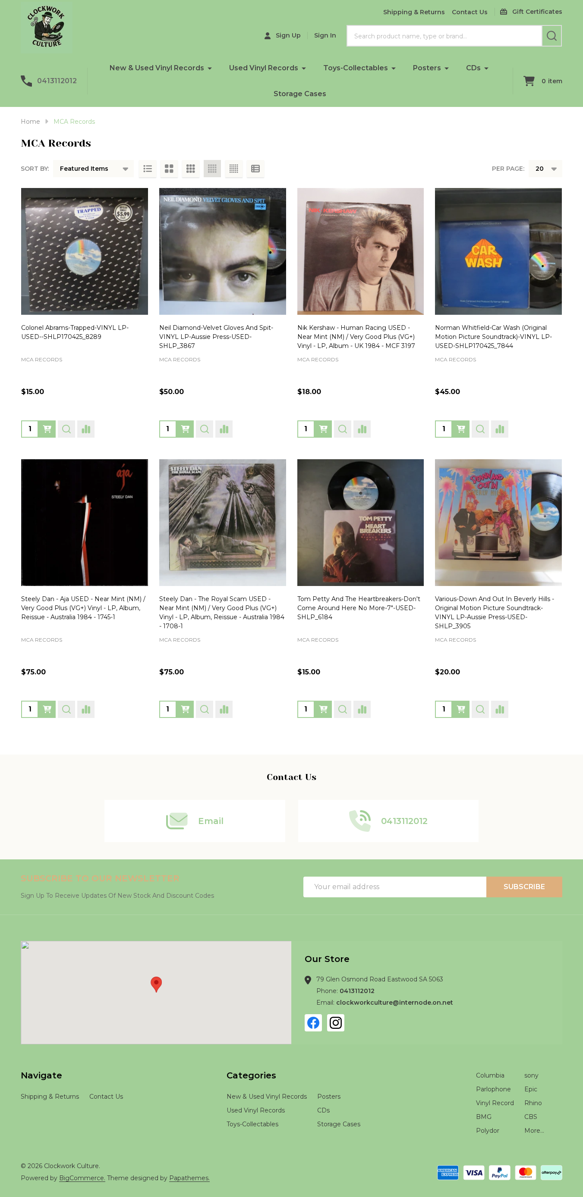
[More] (210, 68)
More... (534, 1130)
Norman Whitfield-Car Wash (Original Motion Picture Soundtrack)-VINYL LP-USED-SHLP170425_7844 (493, 337)
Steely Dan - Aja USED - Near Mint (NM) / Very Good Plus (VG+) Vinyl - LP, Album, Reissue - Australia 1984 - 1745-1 (83, 608)
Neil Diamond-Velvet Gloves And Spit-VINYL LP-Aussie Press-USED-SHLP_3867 (216, 337)
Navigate (41, 1075)
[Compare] (86, 429)
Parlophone (493, 1089)
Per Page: (508, 168)
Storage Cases (300, 94)
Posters (427, 68)
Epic (530, 1089)
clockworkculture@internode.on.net (394, 1002)
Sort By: (35, 168)
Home (30, 121)
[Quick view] (66, 429)
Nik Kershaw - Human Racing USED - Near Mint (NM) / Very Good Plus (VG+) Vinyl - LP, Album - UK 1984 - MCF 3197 (356, 337)
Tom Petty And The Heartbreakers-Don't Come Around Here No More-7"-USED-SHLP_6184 (358, 608)
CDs (473, 68)
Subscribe (524, 887)
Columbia (490, 1075)
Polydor (487, 1130)
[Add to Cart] (47, 429)
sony (531, 1075)
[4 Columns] (212, 168)
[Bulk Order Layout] (255, 168)
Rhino (533, 1103)
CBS (530, 1117)
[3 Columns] (190, 168)
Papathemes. (189, 1178)
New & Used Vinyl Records (157, 68)
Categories (251, 1075)
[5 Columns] (234, 168)
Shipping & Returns (414, 12)
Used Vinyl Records (263, 68)
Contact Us (470, 12)
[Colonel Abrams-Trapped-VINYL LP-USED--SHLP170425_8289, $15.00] (84, 251)
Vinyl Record (495, 1103)
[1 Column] (147, 168)
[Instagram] (335, 1022)
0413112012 (357, 991)
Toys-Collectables (355, 68)
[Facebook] (313, 1022)
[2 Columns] (169, 168)
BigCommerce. (82, 1178)
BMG (484, 1117)
